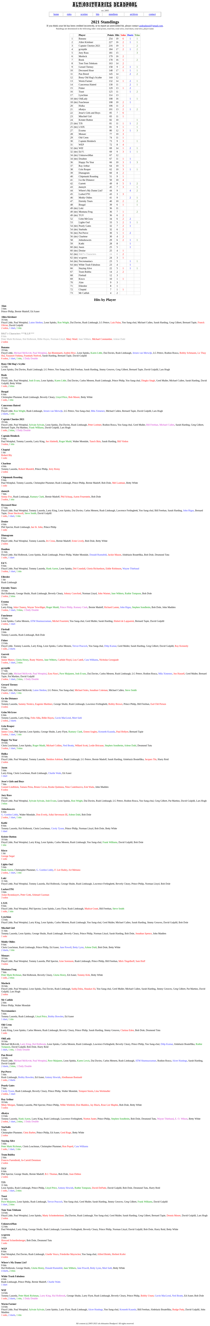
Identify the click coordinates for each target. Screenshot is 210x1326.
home (56, 14)
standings (113, 14)
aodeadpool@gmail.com (151, 25)
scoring (84, 14)
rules (69, 14)
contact (152, 14)
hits (97, 14)
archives (134, 14)
